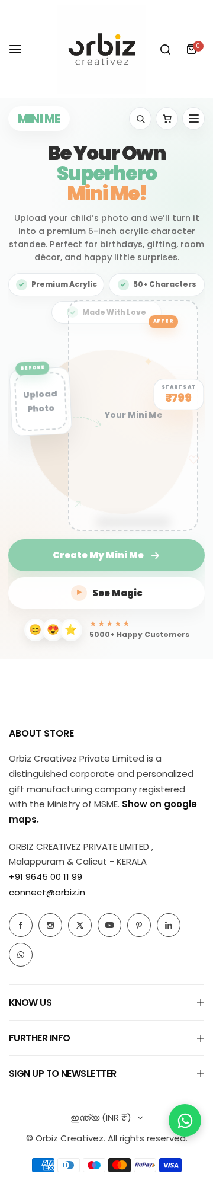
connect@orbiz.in (47, 892)
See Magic (109, 593)
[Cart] (167, 118)
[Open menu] (193, 118)
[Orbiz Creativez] (101, 49)
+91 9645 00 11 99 (45, 877)
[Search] (165, 49)
